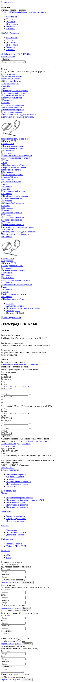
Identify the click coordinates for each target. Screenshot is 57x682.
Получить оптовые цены (12, 364)
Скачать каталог (8, 74)
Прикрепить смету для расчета (15, 638)
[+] (30, 394)
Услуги (9, 19)
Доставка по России (15, 535)
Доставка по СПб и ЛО (16, 532)
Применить (6, 436)
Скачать (26, 608)
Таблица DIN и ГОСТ (16, 546)
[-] (2, 394)
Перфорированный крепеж (18, 481)
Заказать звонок (39, 12)
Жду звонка (27, 582)
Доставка (10, 21)
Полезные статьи (14, 544)
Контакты (10, 29)
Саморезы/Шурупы (15, 477)
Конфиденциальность (16, 518)
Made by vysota (7, 467)
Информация (12, 24)
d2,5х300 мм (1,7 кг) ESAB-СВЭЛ (16, 386)
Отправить (27, 644)
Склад (9, 557)
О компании (11, 17)
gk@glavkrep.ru (25, 12)
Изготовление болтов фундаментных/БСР (25, 500)
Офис (8, 555)
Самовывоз (11, 530)
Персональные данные (16, 521)
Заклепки (10, 486)
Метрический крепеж (16, 474)
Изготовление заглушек (17, 507)
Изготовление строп (15, 502)
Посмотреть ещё (8, 491)
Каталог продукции (10, 470)
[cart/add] (2, 399)
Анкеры (10, 479)
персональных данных (11, 582)
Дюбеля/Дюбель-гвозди (17, 484)
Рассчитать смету (32, 364)
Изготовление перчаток (17, 505)
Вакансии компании (15, 516)
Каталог (6, 59)
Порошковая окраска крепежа (19, 498)
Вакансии (10, 26)
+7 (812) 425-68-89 (9, 12)
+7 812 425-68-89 (8, 444)
